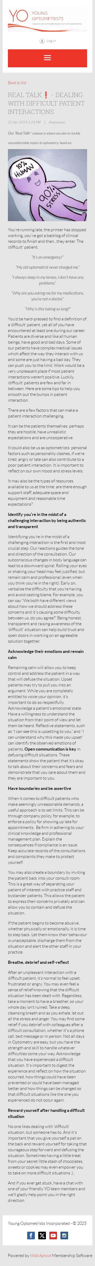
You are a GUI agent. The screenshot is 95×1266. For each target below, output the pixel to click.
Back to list (17, 82)
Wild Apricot (40, 1255)
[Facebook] (31, 1235)
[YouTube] (53, 1235)
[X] (42, 1235)
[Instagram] (64, 1235)
